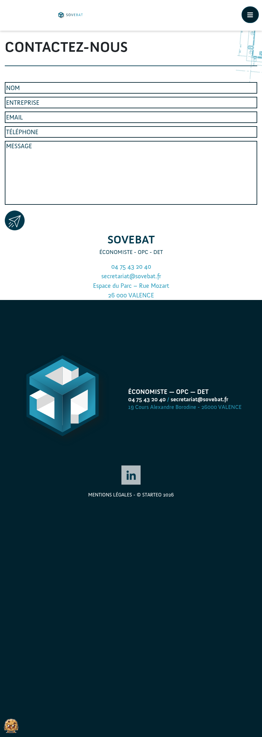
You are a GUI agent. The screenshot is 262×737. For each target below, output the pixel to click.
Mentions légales (110, 495)
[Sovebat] (70, 15)
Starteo (152, 495)
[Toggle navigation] (250, 14)
